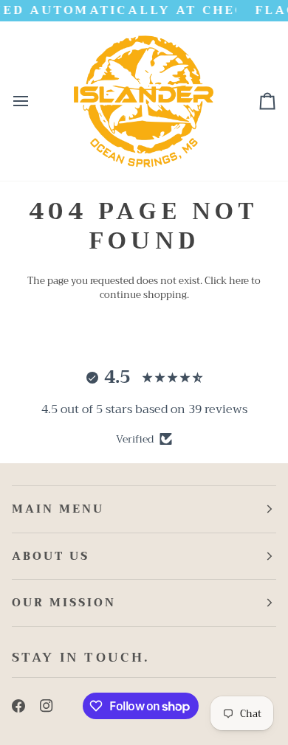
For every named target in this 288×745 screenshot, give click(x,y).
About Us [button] (50, 556)
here (239, 280)
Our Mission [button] (64, 602)
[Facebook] (18, 706)
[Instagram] (46, 706)
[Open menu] (34, 101)
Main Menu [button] (58, 509)
